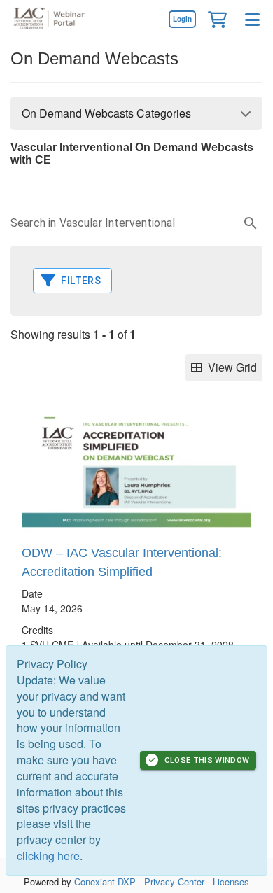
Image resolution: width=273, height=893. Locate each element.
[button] (217, 18)
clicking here (48, 856)
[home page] (52, 19)
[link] (182, 18)
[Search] (250, 223)
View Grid (229, 367)
